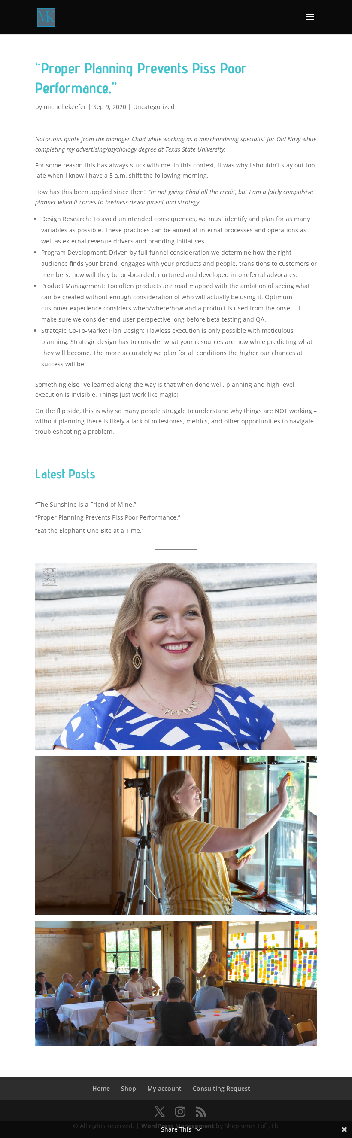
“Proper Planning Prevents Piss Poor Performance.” (107, 517)
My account (164, 1088)
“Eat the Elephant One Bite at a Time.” (89, 530)
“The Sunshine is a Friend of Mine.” (85, 504)
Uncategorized (154, 107)
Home (101, 1088)
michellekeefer (65, 107)
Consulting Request (221, 1088)
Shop (128, 1088)
